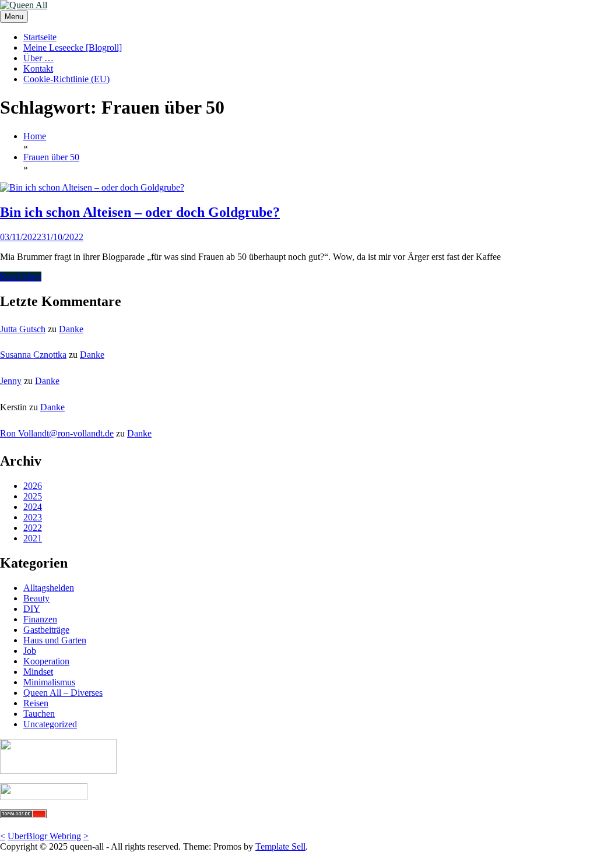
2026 (32, 486)
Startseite (40, 37)
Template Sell (280, 846)
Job (29, 651)
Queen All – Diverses (63, 693)
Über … (38, 58)
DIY (31, 609)
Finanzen (40, 619)
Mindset (38, 672)
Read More (20, 276)
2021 (32, 538)
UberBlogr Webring (44, 836)
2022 (32, 528)
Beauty (36, 598)
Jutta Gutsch (22, 329)
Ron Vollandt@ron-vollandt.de (57, 433)
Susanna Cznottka (33, 355)
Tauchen (39, 714)
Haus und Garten (54, 640)
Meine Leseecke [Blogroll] (72, 47)
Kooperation (46, 661)
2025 (32, 496)
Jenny (11, 381)
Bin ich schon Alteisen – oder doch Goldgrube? (140, 212)
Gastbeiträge (46, 630)
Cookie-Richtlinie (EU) (66, 79)
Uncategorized (50, 724)
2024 (32, 507)
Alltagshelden (48, 588)
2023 (32, 517)
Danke (71, 329)
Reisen (35, 703)
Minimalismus (49, 682)
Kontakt (38, 68)
